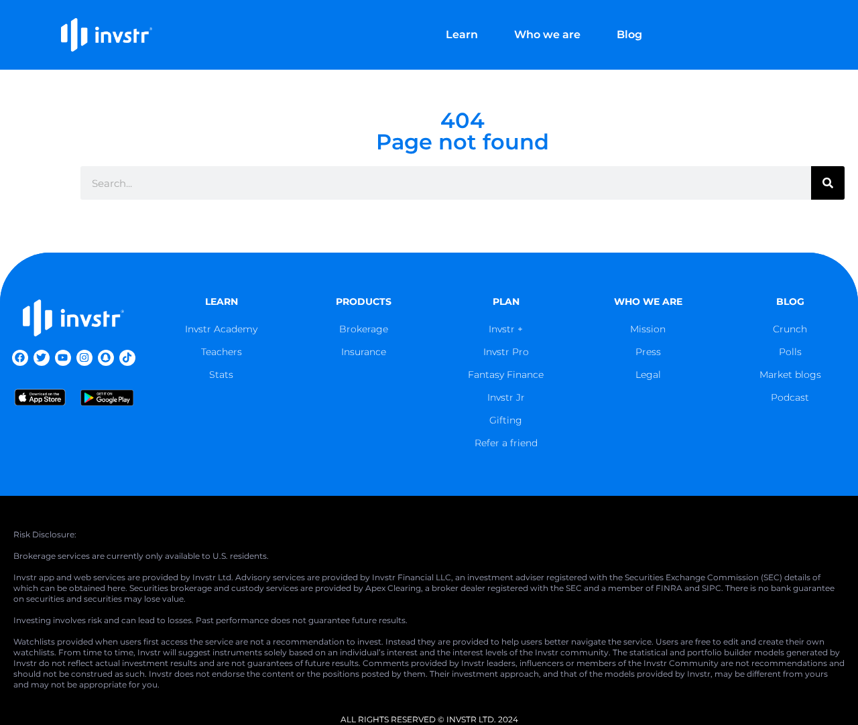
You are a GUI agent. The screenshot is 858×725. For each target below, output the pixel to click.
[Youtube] (63, 358)
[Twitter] (42, 358)
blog (790, 301)
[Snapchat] (106, 358)
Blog (629, 34)
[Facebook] (20, 358)
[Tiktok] (127, 358)
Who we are (547, 34)
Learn (462, 34)
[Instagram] (84, 358)
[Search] (828, 183)
